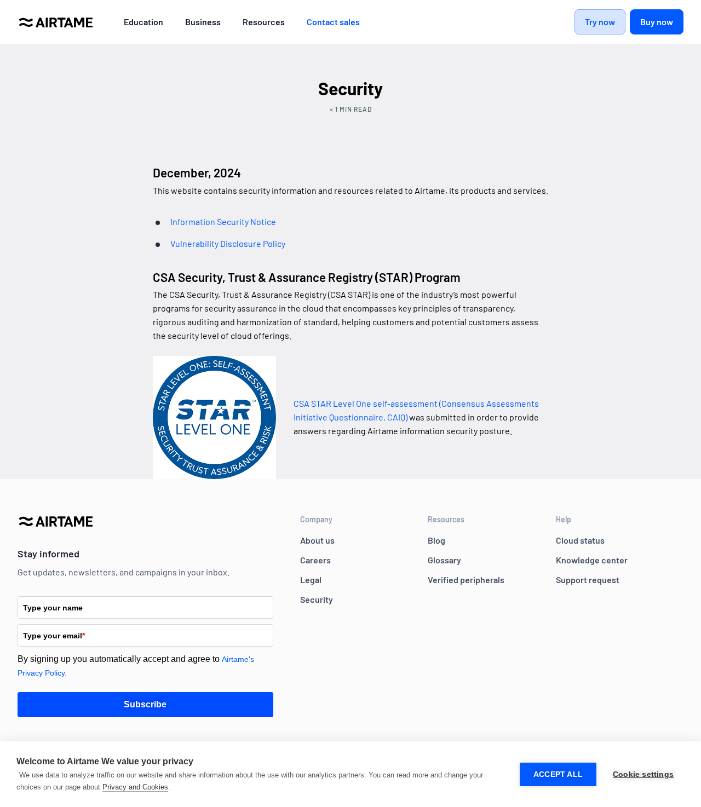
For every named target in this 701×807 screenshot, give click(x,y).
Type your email (54, 635)
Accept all (558, 774)
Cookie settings (643, 774)
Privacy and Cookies (135, 787)
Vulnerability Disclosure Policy (227, 243)
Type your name (53, 607)
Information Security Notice (223, 221)
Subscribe (145, 704)
